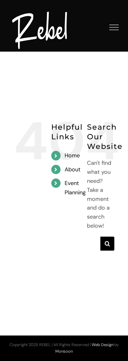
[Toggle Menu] (114, 27)
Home (72, 155)
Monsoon (64, 351)
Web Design (102, 344)
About (72, 169)
